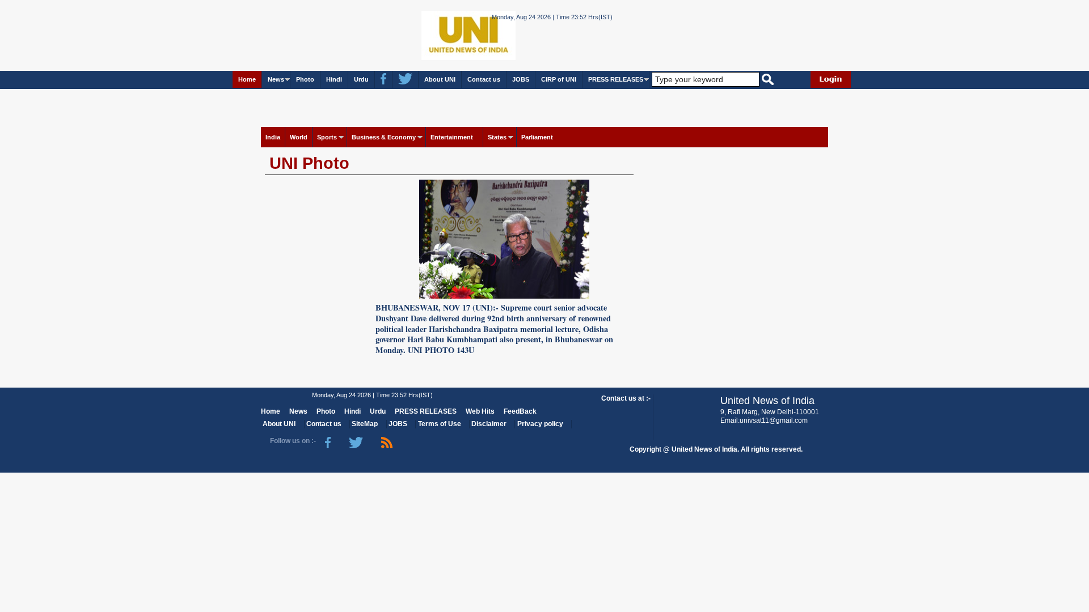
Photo (305, 79)
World (298, 137)
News (276, 79)
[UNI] (438, 35)
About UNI (439, 79)
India (272, 137)
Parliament (537, 137)
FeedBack (520, 411)
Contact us (483, 79)
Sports (327, 137)
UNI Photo (309, 163)
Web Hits (480, 411)
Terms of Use (439, 423)
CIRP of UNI (558, 79)
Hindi (334, 79)
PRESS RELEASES (615, 79)
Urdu (361, 79)
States (497, 137)
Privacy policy (540, 423)
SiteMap (365, 423)
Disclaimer (488, 423)
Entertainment (451, 137)
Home (247, 79)
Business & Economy (384, 137)
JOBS (520, 79)
